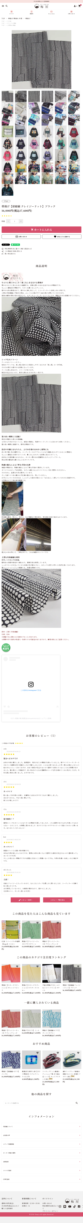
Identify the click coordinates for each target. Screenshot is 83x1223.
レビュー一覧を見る (58, 900)
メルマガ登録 (7, 1170)
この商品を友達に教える (12, 251)
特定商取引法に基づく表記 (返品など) (17, 249)
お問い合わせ (21, 236)
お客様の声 (6, 1135)
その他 (9, 21)
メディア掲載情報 (8, 1144)
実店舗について (8, 1126)
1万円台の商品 (11, 25)
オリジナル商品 (11, 23)
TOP (3, 21)
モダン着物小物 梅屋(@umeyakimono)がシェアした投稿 (30, 718)
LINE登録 (6, 1179)
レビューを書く (25, 900)
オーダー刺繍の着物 (9, 1153)
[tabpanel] (41, 59)
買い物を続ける (9, 254)
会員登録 (6, 1162)
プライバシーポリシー (50, 1211)
